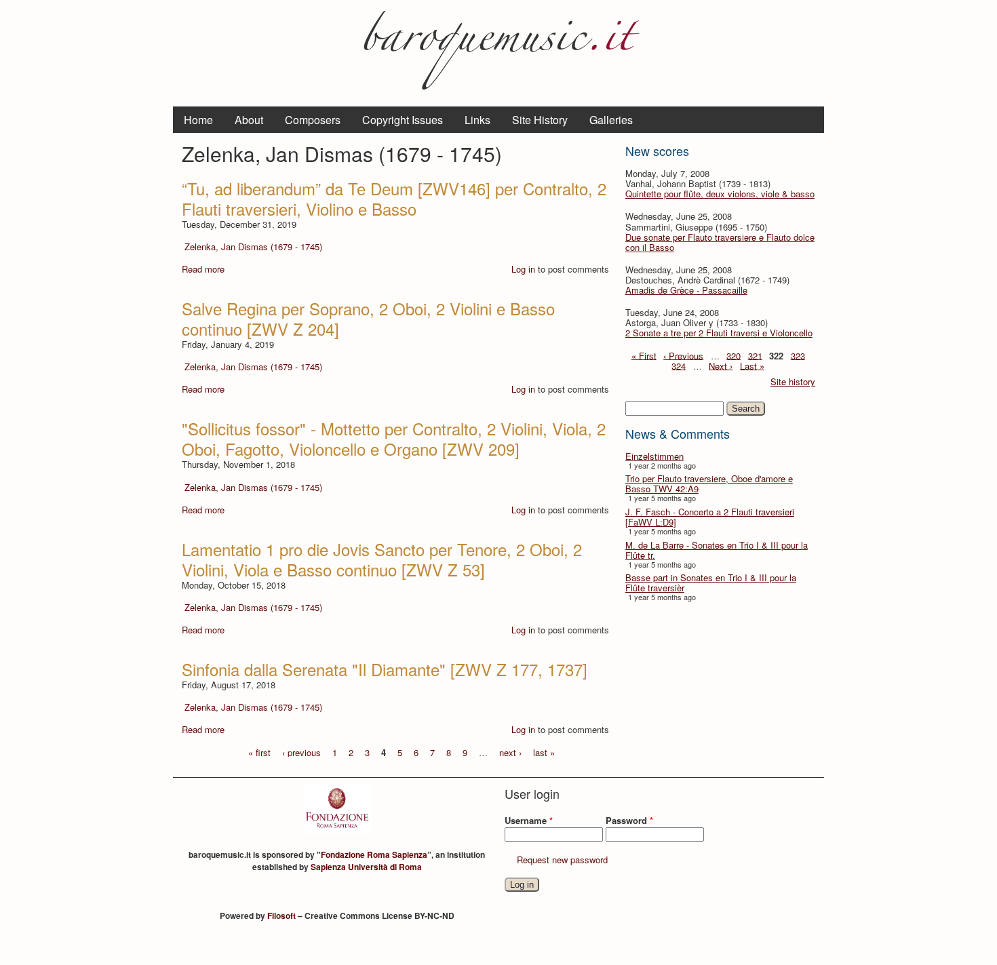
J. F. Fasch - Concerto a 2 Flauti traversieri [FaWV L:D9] (709, 517)
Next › (720, 365)
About (249, 119)
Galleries (611, 119)
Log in (523, 268)
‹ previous (301, 751)
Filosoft (281, 915)
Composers (312, 119)
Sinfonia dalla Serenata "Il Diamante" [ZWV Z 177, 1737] (384, 669)
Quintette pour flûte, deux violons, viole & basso (720, 193)
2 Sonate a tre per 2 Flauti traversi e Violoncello (719, 332)
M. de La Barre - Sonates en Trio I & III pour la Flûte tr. (716, 550)
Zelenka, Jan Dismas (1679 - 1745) (253, 246)
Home (198, 119)
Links (477, 119)
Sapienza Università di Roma (366, 867)
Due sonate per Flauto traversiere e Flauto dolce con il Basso (720, 242)
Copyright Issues (402, 119)
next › (510, 751)
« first (259, 751)
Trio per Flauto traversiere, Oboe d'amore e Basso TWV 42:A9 (709, 483)
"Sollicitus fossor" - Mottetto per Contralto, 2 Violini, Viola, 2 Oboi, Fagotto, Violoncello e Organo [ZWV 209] (394, 438)
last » (544, 751)
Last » (752, 365)
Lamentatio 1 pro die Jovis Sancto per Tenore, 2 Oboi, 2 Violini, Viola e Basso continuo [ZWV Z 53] (382, 559)
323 (798, 355)
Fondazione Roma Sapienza (374, 854)
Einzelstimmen (654, 456)
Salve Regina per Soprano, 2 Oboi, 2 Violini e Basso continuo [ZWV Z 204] (368, 318)
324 (678, 365)
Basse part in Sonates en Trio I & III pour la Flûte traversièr (710, 582)
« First (644, 355)
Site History (540, 119)
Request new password (562, 859)
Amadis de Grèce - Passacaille (686, 289)
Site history (792, 381)
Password (629, 820)
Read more (203, 268)
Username (529, 820)
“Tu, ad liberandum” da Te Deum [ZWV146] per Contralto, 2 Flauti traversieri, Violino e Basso (394, 198)
